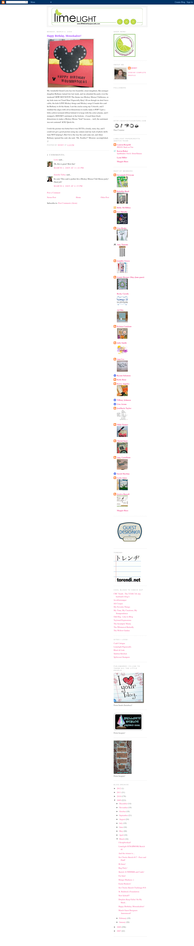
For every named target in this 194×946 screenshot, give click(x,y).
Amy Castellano (123, 457)
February (123, 918)
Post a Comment (53, 192)
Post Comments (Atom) (67, 203)
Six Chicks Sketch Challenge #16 (132, 887)
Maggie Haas (122, 161)
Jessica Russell (123, 494)
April (121, 835)
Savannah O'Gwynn (125, 174)
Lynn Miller (122, 157)
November (123, 807)
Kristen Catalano (124, 326)
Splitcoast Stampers (122, 657)
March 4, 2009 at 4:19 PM (68, 186)
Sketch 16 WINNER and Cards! (131, 872)
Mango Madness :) (126, 879)
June (121, 827)
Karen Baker (122, 150)
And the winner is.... (127, 853)
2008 (119, 927)
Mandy (134, 68)
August (122, 819)
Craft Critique (119, 643)
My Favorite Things (122, 606)
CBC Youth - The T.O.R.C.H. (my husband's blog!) (127, 595)
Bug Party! (123, 868)
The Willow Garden (122, 630)
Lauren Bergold (124, 144)
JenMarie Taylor (124, 408)
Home (78, 197)
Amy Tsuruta (122, 244)
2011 (119, 792)
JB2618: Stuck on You (125, 147)
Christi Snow (122, 440)
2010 (119, 796)
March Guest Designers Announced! (128, 912)
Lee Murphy (122, 211)
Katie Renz (121, 379)
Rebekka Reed (123, 191)
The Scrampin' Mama (122, 623)
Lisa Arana (122, 404)
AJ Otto (120, 309)
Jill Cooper (118, 603)
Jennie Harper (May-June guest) (130, 277)
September (123, 815)
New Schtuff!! (124, 895)
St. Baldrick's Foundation (129, 891)
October (122, 811)
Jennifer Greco (123, 260)
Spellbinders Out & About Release (129, 153)
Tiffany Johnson (124, 399)
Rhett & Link (119, 650)
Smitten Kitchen (120, 653)
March (122, 839)
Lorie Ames (122, 477)
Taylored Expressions (122, 620)
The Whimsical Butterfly (124, 627)
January (122, 922)
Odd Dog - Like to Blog (123, 616)
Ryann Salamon (123, 375)
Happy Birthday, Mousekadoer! (131, 906)
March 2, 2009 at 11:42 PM (69, 167)
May (121, 831)
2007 (119, 931)
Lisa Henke (122, 228)
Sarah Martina (123, 473)
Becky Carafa (123, 293)
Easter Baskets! (125, 883)
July (121, 823)
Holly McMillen (123, 207)
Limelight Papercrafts (122, 646)
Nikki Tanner (122, 424)
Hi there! (122, 864)
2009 (119, 800)
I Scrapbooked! (125, 842)
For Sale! (122, 875)
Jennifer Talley (60, 174)
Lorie (56, 159)
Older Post (105, 197)
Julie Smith (122, 342)
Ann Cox (120, 359)
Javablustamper (120, 600)
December (123, 803)
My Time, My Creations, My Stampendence (125, 612)
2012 (119, 788)
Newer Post (51, 197)
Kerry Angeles (123, 383)
